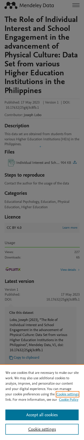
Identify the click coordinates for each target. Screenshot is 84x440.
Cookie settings (67, 394)
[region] (42, 402)
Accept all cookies (42, 415)
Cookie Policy (68, 399)
